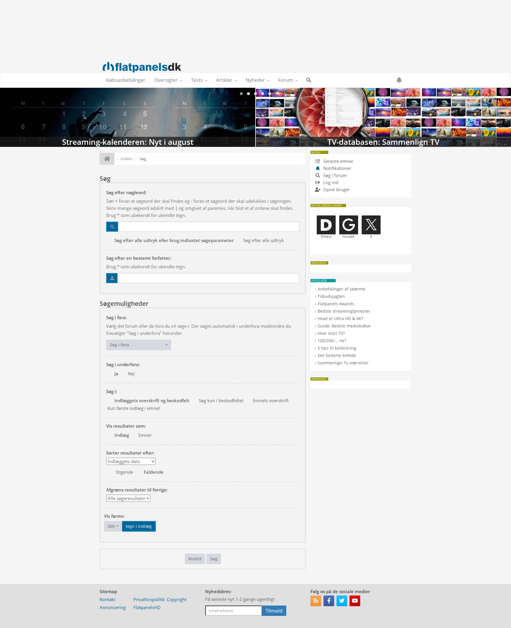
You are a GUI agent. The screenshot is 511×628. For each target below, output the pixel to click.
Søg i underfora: (123, 364)
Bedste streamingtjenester (344, 311)
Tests (197, 80)
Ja (116, 374)
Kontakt (107, 599)
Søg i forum (334, 175)
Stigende (124, 472)
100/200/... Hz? (332, 340)
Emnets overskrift (271, 400)
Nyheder (255, 80)
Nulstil (195, 559)
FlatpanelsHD (147, 607)
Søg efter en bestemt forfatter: (138, 258)
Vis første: (114, 516)
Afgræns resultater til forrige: (137, 490)
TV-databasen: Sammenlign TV (383, 117)
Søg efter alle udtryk (263, 240)
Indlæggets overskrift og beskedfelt (151, 400)
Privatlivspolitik (149, 599)
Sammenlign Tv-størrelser (343, 363)
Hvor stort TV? (331, 333)
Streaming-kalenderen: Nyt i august (127, 117)
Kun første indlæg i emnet (133, 408)
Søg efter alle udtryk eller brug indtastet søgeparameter (174, 240)
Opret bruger (336, 189)
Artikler (224, 80)
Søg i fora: (116, 317)
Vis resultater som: (126, 426)
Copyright (177, 599)
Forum (285, 80)
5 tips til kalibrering (337, 348)
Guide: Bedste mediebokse (344, 326)
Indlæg (121, 435)
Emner (145, 435)
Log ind (330, 182)
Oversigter (166, 80)
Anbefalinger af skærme (341, 289)
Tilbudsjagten (331, 296)
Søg (213, 559)
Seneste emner (337, 161)
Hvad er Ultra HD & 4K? (340, 318)
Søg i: (111, 391)
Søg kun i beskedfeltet (221, 400)
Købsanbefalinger (125, 80)
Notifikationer (337, 168)
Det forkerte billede (337, 355)
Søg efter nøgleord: (126, 192)
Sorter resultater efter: (130, 453)
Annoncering (113, 607)
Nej (131, 374)
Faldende (154, 472)
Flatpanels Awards (336, 303)
